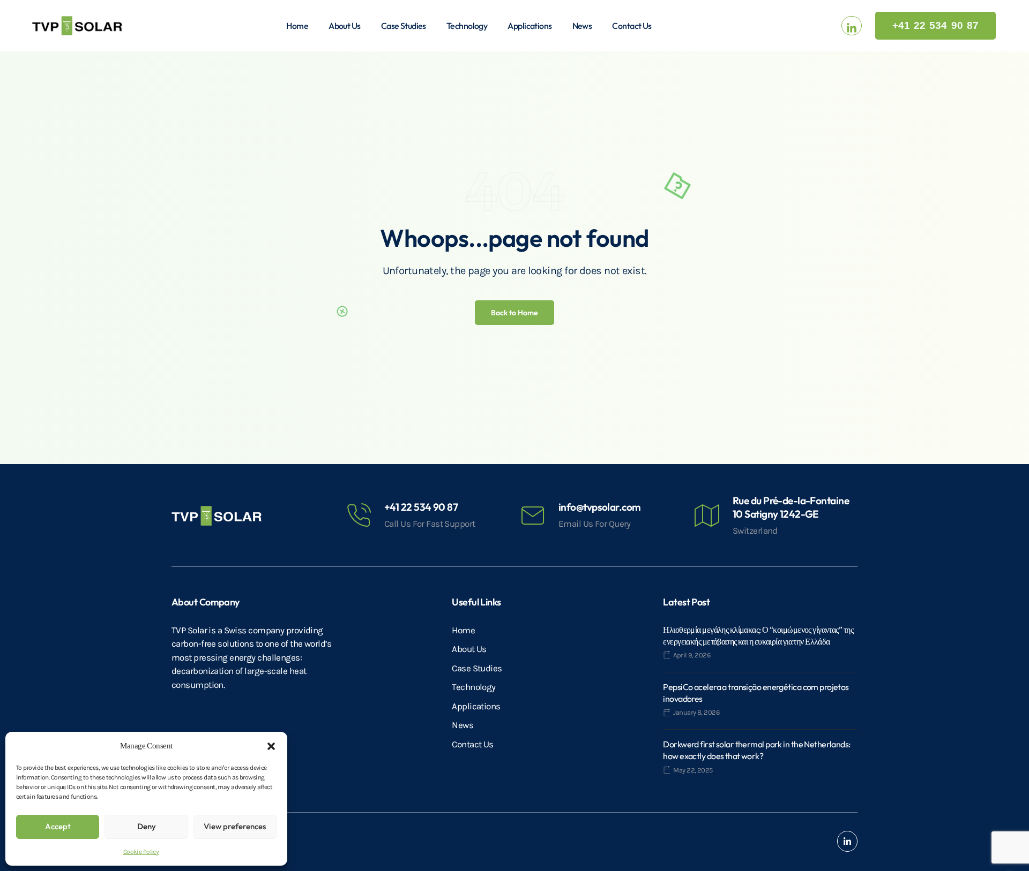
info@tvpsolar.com (599, 507)
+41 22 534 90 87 (421, 507)
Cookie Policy (141, 851)
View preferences (235, 826)
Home (297, 25)
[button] (271, 745)
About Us (345, 25)
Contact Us (631, 25)
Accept (58, 826)
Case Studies (403, 25)
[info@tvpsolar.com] (533, 515)
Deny (146, 826)
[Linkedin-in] (847, 841)
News (582, 25)
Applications (529, 25)
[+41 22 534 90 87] (358, 515)
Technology (466, 25)
